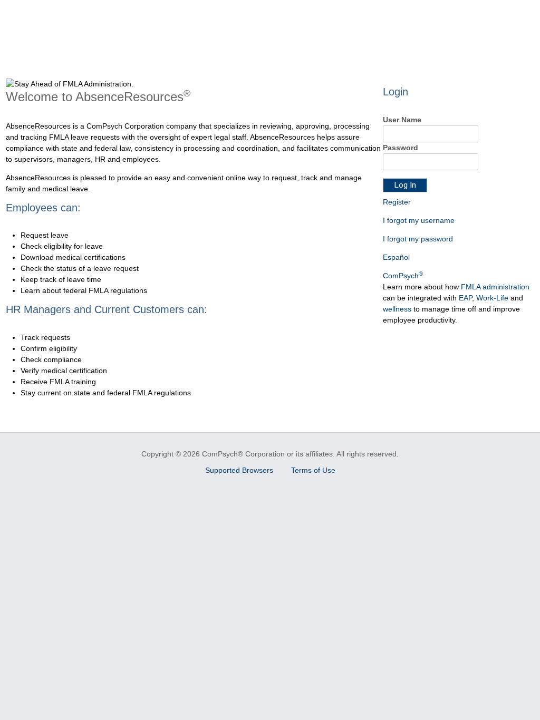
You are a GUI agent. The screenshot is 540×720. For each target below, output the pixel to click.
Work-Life (492, 298)
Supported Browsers (240, 470)
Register (397, 202)
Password (400, 147)
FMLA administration (495, 287)
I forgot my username (419, 220)
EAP (465, 298)
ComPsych (403, 275)
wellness (397, 309)
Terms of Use (313, 470)
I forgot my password (418, 239)
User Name (402, 119)
